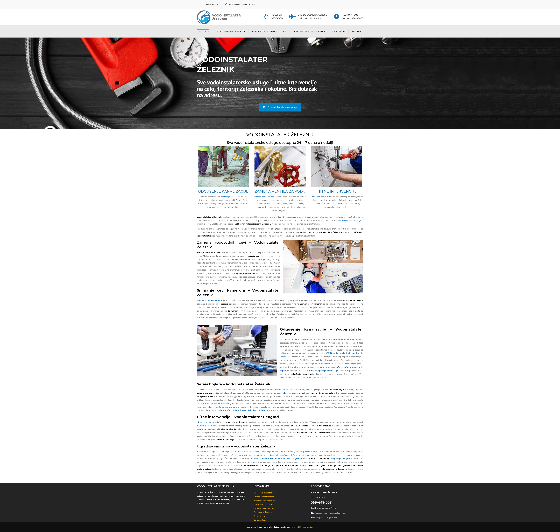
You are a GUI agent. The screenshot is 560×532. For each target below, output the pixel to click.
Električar (338, 31)
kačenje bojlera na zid (294, 393)
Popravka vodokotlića (264, 458)
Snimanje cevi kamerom (208, 300)
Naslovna (203, 31)
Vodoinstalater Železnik (309, 31)
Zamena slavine (261, 520)
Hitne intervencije (318, 196)
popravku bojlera (320, 403)
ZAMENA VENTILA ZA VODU (280, 191)
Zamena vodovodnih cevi (265, 500)
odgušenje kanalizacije (230, 196)
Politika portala (306, 527)
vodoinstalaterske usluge (350, 220)
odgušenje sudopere (340, 458)
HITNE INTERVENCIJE (337, 191)
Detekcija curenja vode (264, 504)
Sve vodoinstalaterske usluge (282, 107)
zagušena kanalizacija (207, 429)
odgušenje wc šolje (301, 458)
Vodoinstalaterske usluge (269, 31)
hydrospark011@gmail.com (325, 517)
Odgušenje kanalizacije (231, 31)
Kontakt (357, 31)
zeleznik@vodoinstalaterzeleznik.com (329, 513)
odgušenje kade (282, 458)
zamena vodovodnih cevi (242, 259)
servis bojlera (259, 389)
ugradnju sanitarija (229, 451)
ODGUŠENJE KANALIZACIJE (223, 191)
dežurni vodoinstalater (300, 455)
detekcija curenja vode (267, 259)
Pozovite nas (285, 356)
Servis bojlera (260, 516)
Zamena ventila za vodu (264, 196)
